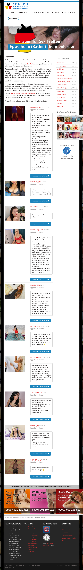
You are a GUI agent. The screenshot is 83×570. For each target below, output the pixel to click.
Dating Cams (31, 545)
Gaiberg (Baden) (67, 100)
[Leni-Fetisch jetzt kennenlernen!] (15, 113)
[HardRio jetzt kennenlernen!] (15, 291)
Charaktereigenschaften (40, 12)
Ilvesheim (67, 107)
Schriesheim (67, 97)
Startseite (11, 12)
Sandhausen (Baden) (67, 82)
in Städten (35, 531)
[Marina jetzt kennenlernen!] (15, 432)
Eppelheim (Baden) (37, 110)
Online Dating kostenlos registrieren (23, 93)
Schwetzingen (67, 66)
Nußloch (67, 104)
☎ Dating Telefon (68, 12)
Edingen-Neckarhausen (67, 79)
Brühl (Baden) (64, 88)
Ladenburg (67, 91)
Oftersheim (67, 72)
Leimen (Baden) (67, 85)
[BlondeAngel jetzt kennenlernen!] (15, 236)
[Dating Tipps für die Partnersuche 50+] (67, 151)
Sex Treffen (31, 64)
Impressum (60, 565)
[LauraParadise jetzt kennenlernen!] (15, 364)
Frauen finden (32, 529)
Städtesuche (23, 12)
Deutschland (15, 517)
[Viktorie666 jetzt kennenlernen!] (15, 399)
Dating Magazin (32, 547)
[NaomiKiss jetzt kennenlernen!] (15, 213)
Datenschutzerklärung (71, 565)
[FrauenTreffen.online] (17, 6)
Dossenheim (67, 75)
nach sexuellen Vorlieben (35, 539)
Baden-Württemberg (26, 517)
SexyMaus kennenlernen (40, 176)
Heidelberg (67, 69)
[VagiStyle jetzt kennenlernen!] (15, 466)
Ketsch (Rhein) (67, 94)
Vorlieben (55, 12)
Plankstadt (67, 63)
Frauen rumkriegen (67, 535)
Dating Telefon (32, 543)
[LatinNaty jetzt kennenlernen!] (15, 188)
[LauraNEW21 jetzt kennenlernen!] (15, 333)
